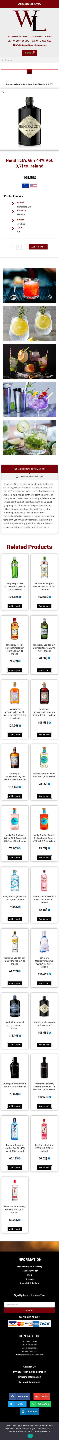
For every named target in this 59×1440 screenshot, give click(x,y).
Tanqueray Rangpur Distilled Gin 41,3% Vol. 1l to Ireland (44, 586)
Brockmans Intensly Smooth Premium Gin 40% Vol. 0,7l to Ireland (44, 1086)
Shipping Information (29, 1377)
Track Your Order (29, 1271)
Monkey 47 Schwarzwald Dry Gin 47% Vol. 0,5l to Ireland (15, 776)
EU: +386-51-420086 (17, 36)
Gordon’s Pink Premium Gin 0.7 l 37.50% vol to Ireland (44, 899)
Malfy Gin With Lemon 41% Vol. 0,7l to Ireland (44, 775)
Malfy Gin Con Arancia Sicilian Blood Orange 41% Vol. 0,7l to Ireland (44, 838)
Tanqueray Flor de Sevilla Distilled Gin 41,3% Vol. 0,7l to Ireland (14, 649)
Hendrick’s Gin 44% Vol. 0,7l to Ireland (44, 1024)
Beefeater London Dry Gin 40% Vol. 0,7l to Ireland (15, 1209)
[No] (55, 1431)
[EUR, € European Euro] (25, 186)
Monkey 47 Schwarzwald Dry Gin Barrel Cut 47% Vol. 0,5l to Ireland (14, 714)
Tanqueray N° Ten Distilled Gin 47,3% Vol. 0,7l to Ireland (15, 586)
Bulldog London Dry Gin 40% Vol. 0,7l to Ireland (14, 1085)
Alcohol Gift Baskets (29, 1283)
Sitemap (30, 1279)
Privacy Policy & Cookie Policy (29, 1372)
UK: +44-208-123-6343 (18, 41)
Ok (30, 1436)
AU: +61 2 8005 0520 (41, 41)
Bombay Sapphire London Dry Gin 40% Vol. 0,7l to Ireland (15, 1148)
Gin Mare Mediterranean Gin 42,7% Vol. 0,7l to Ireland (44, 962)
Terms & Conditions (29, 1382)
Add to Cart (38, 247)
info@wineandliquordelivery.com (31, 45)
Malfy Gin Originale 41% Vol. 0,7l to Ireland (14, 898)
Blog (29, 1275)
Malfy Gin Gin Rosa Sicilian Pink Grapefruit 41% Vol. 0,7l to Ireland (15, 838)
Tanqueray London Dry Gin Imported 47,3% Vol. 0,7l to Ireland (44, 647)
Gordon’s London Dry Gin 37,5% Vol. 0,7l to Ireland (14, 961)
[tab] (29, 469)
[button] (29, 71)
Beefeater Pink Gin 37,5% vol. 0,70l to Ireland (44, 1148)
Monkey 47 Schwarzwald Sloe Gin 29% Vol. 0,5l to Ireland (44, 712)
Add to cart (14, 606)
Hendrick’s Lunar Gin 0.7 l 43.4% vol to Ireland (15, 1025)
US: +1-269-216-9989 (41, 36)
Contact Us (29, 1366)
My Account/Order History (29, 1267)
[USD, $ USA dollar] (33, 186)
